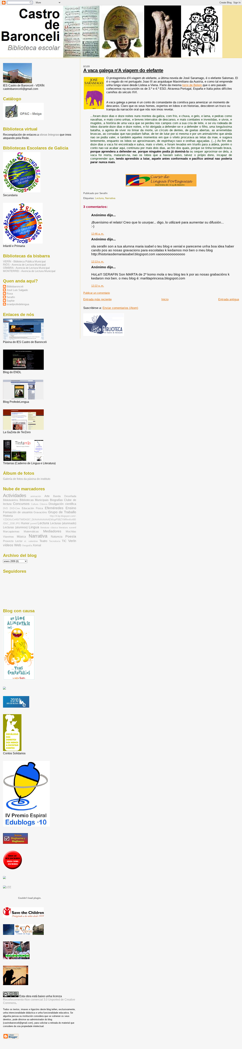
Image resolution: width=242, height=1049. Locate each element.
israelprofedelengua (18, 304)
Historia (8, 515)
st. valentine (31, 541)
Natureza (56, 536)
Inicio (164, 299)
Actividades (14, 495)
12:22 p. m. (97, 285)
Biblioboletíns (10, 500)
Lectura (99, 198)
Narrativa (110, 198)
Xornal (37, 545)
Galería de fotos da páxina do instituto (26, 478)
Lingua (34, 527)
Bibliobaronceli (15, 286)
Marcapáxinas (11, 531)
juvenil (33, 523)
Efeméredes (54, 508)
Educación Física (32, 508)
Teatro (43, 541)
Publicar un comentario (96, 292)
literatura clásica (49, 527)
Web (17, 545)
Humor (25, 523)
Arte (47, 496)
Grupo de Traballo (62, 512)
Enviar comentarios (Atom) (120, 308)
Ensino (71, 508)
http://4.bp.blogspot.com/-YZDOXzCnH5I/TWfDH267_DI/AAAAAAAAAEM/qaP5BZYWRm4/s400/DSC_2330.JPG (39, 520)
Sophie (11, 300)
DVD (5, 508)
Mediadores (52, 531)
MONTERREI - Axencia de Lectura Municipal (29, 271)
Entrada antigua (228, 299)
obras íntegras (50, 134)
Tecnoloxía (54, 541)
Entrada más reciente (97, 299)
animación (35, 496)
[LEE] (7, 887)
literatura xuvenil (67, 527)
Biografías (56, 500)
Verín (72, 541)
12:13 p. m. (97, 261)
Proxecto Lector (12, 541)
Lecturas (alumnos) (15, 527)
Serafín (11, 297)
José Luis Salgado (17, 289)
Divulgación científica (62, 503)
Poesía (70, 536)
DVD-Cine (15, 508)
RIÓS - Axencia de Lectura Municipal (24, 264)
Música (21, 536)
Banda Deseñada (64, 496)
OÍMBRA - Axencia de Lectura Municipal (26, 267)
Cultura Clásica (39, 504)
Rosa (10, 293)
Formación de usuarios (18, 512)
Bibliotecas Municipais (34, 500)
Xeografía (27, 545)
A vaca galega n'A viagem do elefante (123, 70)
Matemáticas (31, 531)
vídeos (8, 545)
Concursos (21, 504)
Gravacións (40, 512)
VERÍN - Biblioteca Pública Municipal (24, 261)
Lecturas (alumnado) (63, 523)
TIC (64, 541)
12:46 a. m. (97, 233)
